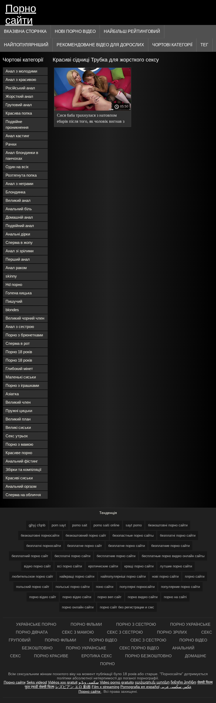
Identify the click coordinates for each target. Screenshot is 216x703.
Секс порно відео (139, 648)
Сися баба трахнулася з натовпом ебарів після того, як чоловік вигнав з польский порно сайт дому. (90, 119)
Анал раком (16, 267)
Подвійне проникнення (17, 124)
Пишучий (14, 301)
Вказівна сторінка (25, 31)
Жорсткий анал (19, 96)
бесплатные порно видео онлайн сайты (173, 556)
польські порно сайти (73, 587)
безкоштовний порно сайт (86, 535)
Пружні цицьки (19, 410)
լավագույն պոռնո (152, 682)
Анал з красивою (21, 79)
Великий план (18, 419)
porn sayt (59, 525)
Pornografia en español (139, 687)
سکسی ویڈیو (88, 682)
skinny (11, 276)
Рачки (11, 144)
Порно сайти (20, 14)
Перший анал (18, 259)
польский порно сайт (32, 587)
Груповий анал (19, 104)
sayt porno (134, 525)
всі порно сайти (69, 566)
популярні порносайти (137, 587)
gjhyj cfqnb (37, 525)
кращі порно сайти (139, 566)
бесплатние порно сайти (116, 556)
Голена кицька (19, 293)
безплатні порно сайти (177, 535)
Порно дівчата (32, 632)
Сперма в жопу (19, 242)
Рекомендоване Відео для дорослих (100, 45)
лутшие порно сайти (176, 566)
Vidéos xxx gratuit (62, 682)
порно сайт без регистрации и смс (127, 607)
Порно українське (190, 624)
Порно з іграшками (22, 385)
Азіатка (12, 394)
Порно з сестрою (136, 624)
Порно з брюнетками (24, 335)
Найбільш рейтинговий (132, 31)
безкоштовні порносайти (40, 535)
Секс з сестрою (125, 632)
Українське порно (36, 624)
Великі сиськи (18, 427)
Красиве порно (19, 452)
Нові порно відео (75, 31)
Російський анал (20, 88)
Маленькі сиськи (21, 377)
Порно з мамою (19, 444)
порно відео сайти (76, 597)
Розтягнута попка (21, 175)
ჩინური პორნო (183, 682)
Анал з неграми (19, 183)
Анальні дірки (18, 234)
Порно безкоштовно (148, 656)
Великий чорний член (25, 318)
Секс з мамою (78, 632)
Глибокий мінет (19, 368)
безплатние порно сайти (170, 546)
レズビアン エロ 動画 (73, 687)
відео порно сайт (37, 566)
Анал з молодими (21, 71)
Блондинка (15, 192)
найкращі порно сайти (77, 576)
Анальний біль (19, 209)
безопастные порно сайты (133, 535)
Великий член (18, 402)
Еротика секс (96, 656)
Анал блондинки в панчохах (22, 155)
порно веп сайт (109, 597)
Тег (204, 45)
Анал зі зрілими (19, 251)
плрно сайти (194, 576)
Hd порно (14, 284)
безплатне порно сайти (126, 546)
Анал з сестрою (20, 326)
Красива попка (19, 113)
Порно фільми (87, 624)
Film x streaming (105, 687)
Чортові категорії (172, 45)
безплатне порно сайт (84, 546)
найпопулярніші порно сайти (123, 576)
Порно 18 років (19, 352)
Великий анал (18, 200)
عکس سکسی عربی (176, 687)
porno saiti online (106, 525)
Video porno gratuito (117, 682)
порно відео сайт (42, 597)
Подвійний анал (20, 225)
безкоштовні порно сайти (168, 525)
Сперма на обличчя (23, 494)
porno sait (79, 525)
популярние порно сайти (180, 587)
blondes (12, 309)
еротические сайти (103, 566)
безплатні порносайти (43, 546)
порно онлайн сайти (78, 607)
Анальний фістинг (22, 461)
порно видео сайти (143, 597)
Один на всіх (17, 167)
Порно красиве (51, 656)
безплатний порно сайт (30, 556)
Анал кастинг (17, 136)
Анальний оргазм (21, 486)
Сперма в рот (18, 343)
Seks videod (37, 682)
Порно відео (103, 640)
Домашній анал (19, 217)
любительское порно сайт (32, 576)
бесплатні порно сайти (72, 556)
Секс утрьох (17, 436)
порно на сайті (175, 597)
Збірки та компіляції (23, 469)
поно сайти (104, 587)
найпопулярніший (26, 45)
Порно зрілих (172, 632)
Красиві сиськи (19, 478)
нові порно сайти (165, 576)
